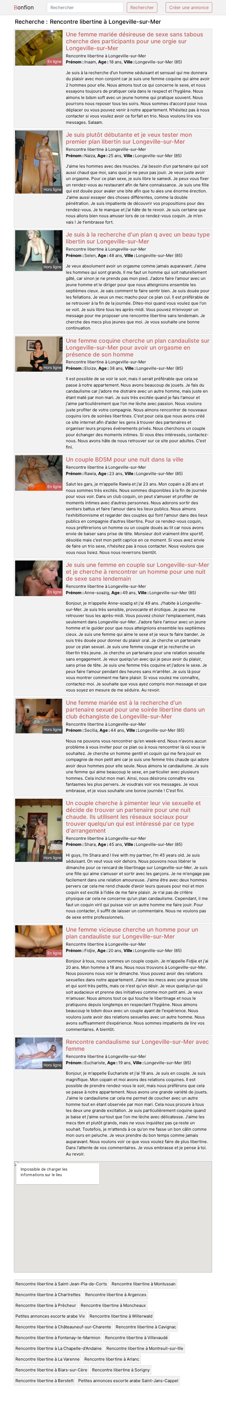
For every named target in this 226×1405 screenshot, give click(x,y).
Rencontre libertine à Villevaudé (136, 1337)
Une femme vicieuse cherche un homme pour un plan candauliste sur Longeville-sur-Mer (132, 933)
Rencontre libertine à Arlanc (111, 1359)
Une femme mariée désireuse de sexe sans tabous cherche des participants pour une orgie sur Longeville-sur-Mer (134, 41)
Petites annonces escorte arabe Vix (50, 1316)
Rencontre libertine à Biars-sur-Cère (51, 1369)
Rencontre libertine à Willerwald (121, 1316)
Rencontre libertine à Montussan (144, 1283)
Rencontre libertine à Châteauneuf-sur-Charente (63, 1326)
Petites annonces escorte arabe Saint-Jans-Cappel (128, 1380)
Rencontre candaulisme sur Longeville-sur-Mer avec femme (137, 1045)
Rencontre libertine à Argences (115, 1294)
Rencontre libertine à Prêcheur (45, 1305)
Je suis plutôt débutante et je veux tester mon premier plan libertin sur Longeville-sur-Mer (129, 138)
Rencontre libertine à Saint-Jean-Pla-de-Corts (61, 1283)
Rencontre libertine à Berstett (44, 1380)
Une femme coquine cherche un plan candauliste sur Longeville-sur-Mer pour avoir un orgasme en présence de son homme (137, 347)
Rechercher (142, 7)
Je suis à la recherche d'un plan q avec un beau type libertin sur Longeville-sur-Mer (138, 238)
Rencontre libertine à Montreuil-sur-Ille (144, 1348)
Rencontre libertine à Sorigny (121, 1369)
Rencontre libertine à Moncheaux (113, 1305)
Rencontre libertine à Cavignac (146, 1326)
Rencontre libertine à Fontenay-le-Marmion (57, 1337)
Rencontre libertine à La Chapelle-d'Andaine (58, 1348)
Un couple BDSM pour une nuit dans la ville (124, 459)
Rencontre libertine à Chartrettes (47, 1294)
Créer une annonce (189, 7)
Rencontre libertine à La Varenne (47, 1359)
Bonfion (24, 7)
